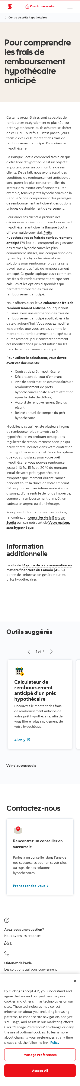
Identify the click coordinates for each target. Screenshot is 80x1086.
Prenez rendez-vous (29, 885)
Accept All (40, 1070)
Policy (54, 1042)
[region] (40, 1030)
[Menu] (70, 6)
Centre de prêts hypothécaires (28, 17)
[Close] (75, 981)
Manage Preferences (40, 1055)
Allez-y (24, 739)
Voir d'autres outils (21, 765)
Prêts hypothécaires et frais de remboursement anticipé (39, 237)
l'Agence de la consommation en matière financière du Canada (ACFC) (39, 567)
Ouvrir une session (42, 6)
